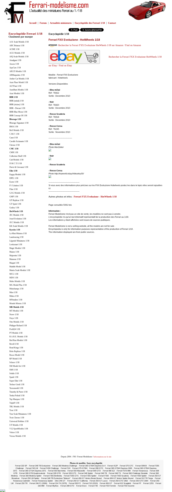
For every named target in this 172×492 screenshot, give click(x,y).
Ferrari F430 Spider (139, 476)
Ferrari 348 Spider (85, 473)
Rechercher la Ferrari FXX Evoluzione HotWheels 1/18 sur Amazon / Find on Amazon (99, 45)
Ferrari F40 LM (32, 468)
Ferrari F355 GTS (71, 476)
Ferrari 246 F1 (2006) (38, 483)
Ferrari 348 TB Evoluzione (39, 466)
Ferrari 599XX (141, 466)
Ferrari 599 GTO (94, 471)
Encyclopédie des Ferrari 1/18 (90, 23)
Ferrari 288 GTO (96, 468)
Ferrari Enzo (81, 486)
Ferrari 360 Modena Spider (30, 476)
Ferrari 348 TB (101, 473)
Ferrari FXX (65, 468)
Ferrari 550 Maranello (76, 471)
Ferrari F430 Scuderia (120, 476)
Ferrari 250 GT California (77, 481)
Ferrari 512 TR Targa (144, 478)
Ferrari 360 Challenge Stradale (135, 473)
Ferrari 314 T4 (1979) (58, 483)
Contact (112, 23)
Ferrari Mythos (52, 486)
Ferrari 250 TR (21, 483)
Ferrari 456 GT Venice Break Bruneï (87, 478)
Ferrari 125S (148, 483)
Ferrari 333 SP (21, 466)
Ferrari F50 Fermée (108, 486)
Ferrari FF (137, 483)
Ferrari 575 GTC (126, 466)
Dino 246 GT (60, 481)
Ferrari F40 (93, 486)
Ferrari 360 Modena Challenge (64, 466)
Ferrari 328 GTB (54, 473)
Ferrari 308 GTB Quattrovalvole (32, 473)
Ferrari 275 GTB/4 (79, 468)
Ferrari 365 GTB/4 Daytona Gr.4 (92, 466)
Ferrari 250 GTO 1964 (139, 481)
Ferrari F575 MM (124, 471)
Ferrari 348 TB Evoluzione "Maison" (55, 478)
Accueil (32, 23)
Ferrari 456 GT (106, 483)
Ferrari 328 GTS (69, 473)
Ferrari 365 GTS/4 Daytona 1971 (32, 471)
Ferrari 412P (113, 466)
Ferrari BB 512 (109, 471)
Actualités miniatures (61, 23)
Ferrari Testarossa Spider (42, 481)
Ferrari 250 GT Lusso (99, 481)
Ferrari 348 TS (115, 473)
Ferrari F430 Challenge (49, 468)
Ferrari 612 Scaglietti (122, 483)
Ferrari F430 (103, 476)
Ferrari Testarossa (140, 471)
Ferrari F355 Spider (88, 476)
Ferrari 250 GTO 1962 (119, 481)
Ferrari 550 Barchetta (57, 471)
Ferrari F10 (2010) (90, 483)
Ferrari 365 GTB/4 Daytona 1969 (118, 468)
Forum (43, 23)
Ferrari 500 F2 (75, 483)
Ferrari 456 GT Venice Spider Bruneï (119, 478)
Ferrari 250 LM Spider (30, 478)
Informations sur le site (102, 457)
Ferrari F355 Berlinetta (53, 476)
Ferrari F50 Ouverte (126, 486)
